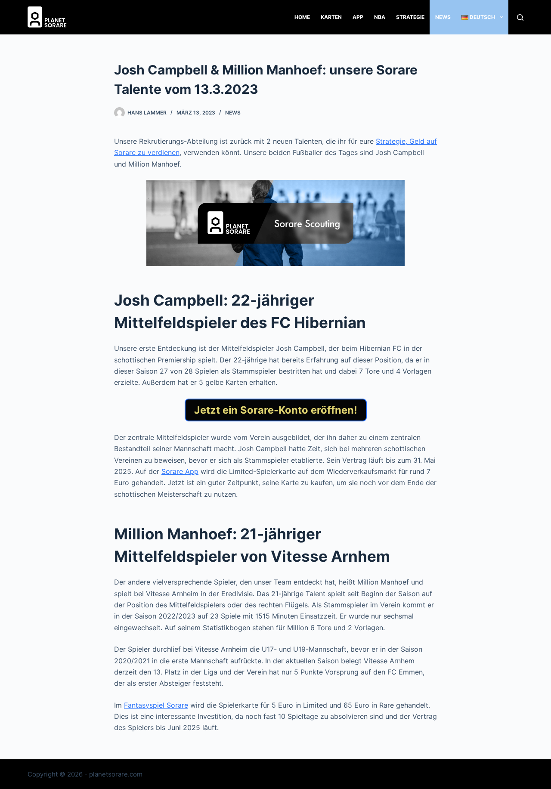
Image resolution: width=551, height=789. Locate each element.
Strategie (410, 17)
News (443, 17)
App (358, 17)
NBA (379, 17)
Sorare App (179, 471)
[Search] (520, 17)
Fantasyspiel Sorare (156, 705)
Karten (331, 17)
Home (302, 17)
